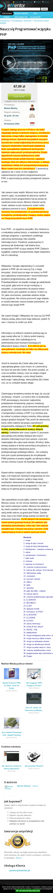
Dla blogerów (35, 13)
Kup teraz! (19, 96)
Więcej (18, 858)
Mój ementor (21, 17)
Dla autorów (21, 13)
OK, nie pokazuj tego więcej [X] (28, 891)
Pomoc (7, 17)
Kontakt (38, 2)
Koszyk (46, 2)
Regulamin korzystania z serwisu (20, 884)
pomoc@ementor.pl (20, 870)
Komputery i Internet (21, 21)
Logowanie (18, 2)
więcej (35, 786)
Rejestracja (28, 2)
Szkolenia (7, 13)
